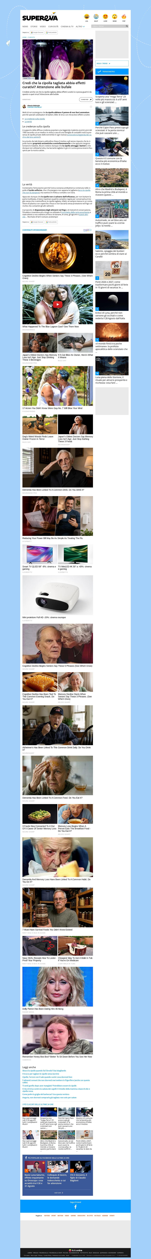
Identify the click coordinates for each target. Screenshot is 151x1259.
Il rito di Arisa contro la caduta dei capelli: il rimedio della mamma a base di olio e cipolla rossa (56, 1090)
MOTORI (60, 1216)
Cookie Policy (48, 1255)
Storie (34, 26)
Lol (86, 21)
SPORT (53, 1216)
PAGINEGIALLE (43, 1252)
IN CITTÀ (90, 1216)
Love (105, 21)
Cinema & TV (67, 26)
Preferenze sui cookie (59, 1255)
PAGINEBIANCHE (74, 1252)
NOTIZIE (47, 1216)
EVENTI (112, 1216)
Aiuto (67, 1255)
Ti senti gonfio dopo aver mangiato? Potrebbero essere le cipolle (49, 1085)
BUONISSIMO (112, 1252)
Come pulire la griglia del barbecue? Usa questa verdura (45, 1094)
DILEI (90, 1252)
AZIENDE (105, 1216)
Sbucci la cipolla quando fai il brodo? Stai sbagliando (44, 1070)
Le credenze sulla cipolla (35, 119)
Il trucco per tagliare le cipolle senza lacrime (40, 1074)
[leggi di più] (91, 107)
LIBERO (30, 1252)
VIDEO (67, 1216)
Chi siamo (27, 1255)
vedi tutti (57, 1193)
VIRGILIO (35, 1252)
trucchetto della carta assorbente (75, 212)
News (25, 26)
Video (43, 26)
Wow (115, 21)
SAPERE (73, 1216)
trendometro (108, 71)
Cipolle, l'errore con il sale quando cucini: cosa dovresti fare (47, 1077)
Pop (123, 21)
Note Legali (34, 1255)
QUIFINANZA (104, 1252)
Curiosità (53, 26)
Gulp (96, 21)
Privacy (40, 1255)
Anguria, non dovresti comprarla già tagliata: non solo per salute (49, 1097)
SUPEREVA (120, 1252)
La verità (28, 121)
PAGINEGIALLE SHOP (55, 1252)
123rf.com (31, 78)
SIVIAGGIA (96, 1252)
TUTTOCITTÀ (84, 1252)
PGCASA (65, 1252)
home (24, 37)
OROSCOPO (81, 1216)
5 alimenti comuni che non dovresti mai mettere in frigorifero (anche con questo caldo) (56, 1081)
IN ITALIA (97, 1216)
